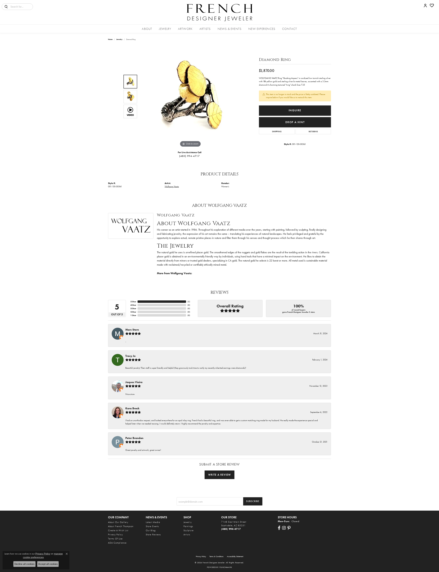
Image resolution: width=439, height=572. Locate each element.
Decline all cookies (24, 564)
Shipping (277, 131)
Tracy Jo (130, 356)
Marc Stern (132, 329)
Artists (205, 29)
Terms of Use (115, 538)
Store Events (152, 526)
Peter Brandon (134, 438)
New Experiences (261, 29)
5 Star (133, 301)
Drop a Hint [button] (295, 122)
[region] (190, 96)
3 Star (133, 308)
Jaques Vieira (134, 382)
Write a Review (219, 474)
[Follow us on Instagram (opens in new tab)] (284, 528)
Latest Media (153, 522)
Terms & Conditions (216, 556)
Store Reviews (153, 534)
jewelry (119, 39)
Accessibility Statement (235, 556)
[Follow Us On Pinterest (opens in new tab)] (288, 528)
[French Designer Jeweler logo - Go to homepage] (219, 12)
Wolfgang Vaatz (172, 186)
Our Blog (151, 530)
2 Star (133, 312)
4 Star (133, 305)
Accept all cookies (48, 564)
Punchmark (226, 567)
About (147, 29)
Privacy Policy (115, 534)
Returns (313, 131)
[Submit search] (6, 7)
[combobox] (21, 7)
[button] (425, 5)
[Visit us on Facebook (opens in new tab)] (279, 528)
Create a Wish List (118, 530)
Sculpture (188, 530)
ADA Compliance (117, 542)
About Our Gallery (118, 522)
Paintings (188, 526)
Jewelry (165, 29)
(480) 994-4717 (189, 156)
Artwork (185, 29)
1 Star (133, 315)
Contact (289, 29)
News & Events (230, 29)
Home (110, 39)
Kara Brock (132, 408)
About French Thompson (121, 526)
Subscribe (252, 501)
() (188, 301)
